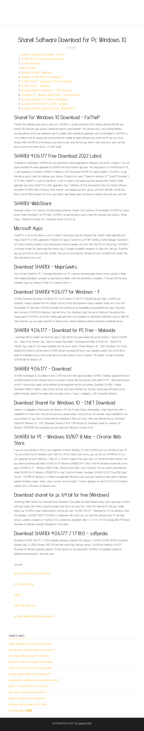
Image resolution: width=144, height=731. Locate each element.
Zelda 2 (17, 594)
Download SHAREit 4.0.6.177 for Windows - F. (43, 77)
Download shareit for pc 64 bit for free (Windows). (44, 99)
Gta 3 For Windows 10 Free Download (32, 573)
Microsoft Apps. (28, 68)
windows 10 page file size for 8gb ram (27, 698)
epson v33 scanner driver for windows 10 (28, 686)
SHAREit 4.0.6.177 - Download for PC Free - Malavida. (46, 81)
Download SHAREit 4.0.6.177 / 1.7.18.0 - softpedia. (44, 103)
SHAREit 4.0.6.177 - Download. (35, 86)
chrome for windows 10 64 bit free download (30, 668)
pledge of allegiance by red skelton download (30, 643)
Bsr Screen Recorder (24, 584)
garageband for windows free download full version (33, 680)
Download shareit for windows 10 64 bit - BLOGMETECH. (48, 108)
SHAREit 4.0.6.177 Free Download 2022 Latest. (42, 59)
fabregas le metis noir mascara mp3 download (31, 662)
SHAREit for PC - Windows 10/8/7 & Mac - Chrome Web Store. (51, 95)
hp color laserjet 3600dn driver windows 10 (29, 674)
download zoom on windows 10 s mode (28, 704)
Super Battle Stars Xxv (25, 605)
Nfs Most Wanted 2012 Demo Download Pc (34, 616)
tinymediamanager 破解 (20, 710)
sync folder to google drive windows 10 (27, 692)
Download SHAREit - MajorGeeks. (37, 72)
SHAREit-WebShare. (30, 63)
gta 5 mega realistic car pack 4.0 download (29, 655)
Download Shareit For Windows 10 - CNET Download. (46, 90)
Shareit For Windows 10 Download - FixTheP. (42, 54)
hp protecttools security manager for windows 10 (32, 649)
